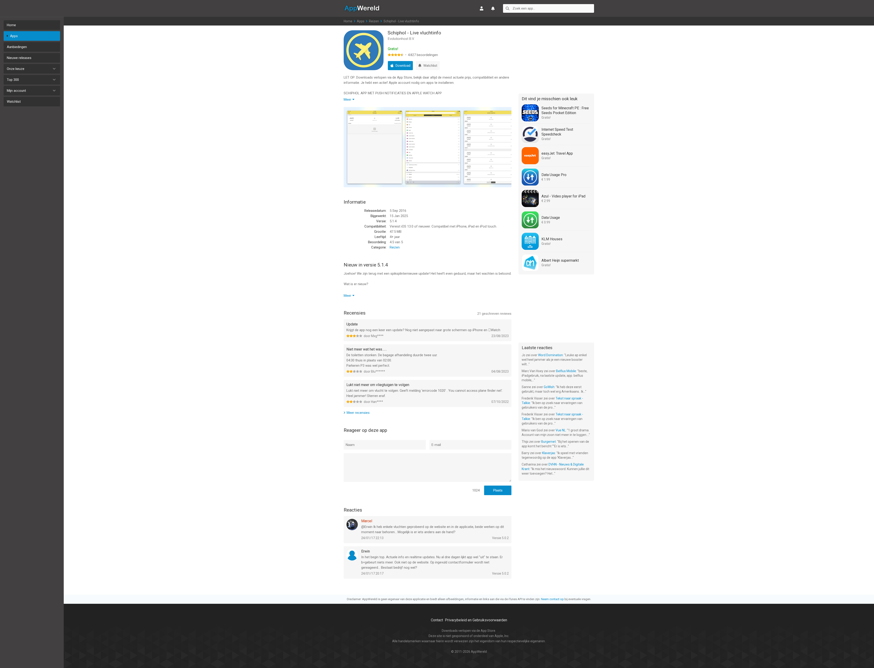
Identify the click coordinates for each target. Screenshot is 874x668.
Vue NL (561, 430)
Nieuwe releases (19, 58)
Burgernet (548, 441)
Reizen (374, 21)
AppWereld (362, 8)
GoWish (549, 387)
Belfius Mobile (566, 371)
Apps (14, 36)
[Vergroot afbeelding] (374, 147)
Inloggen (481, 8)
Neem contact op (552, 599)
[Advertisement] (556, 58)
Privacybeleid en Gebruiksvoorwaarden (476, 620)
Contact (437, 620)
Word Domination (550, 355)
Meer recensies (358, 413)
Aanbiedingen (17, 47)
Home (11, 25)
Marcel (366, 521)
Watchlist (14, 102)
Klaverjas (548, 453)
